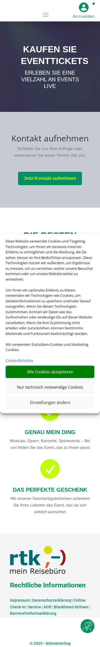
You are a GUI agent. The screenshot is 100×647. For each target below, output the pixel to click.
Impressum (20, 600)
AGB (47, 607)
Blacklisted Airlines (71, 607)
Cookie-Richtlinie (19, 360)
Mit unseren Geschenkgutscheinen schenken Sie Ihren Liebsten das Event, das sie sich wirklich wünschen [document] (50, 505)
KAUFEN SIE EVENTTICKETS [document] (50, 55)
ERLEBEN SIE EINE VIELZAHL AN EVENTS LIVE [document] (50, 79)
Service (34, 607)
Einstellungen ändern (50, 402)
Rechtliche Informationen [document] (48, 585)
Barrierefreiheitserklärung (33, 613)
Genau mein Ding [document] (50, 432)
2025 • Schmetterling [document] (52, 643)
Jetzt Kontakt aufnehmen (50, 178)
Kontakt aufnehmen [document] (50, 139)
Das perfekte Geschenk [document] (50, 490)
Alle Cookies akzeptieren (50, 371)
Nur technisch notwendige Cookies (50, 387)
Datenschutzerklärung (51, 600)
